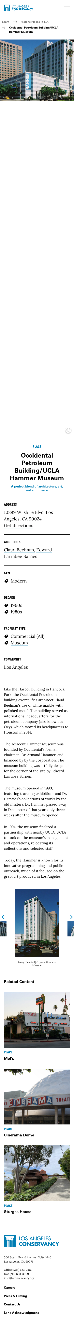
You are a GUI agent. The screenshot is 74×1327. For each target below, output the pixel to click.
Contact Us (12, 1304)
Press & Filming (15, 1296)
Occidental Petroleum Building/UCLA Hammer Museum (33, 30)
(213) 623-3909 (19, 1274)
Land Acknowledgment (21, 1313)
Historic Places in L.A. (35, 22)
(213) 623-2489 (22, 1270)
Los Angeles (16, 667)
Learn (5, 22)
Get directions (18, 525)
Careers (9, 1287)
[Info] (68, 431)
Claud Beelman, (19, 550)
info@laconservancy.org (19, 1278)
